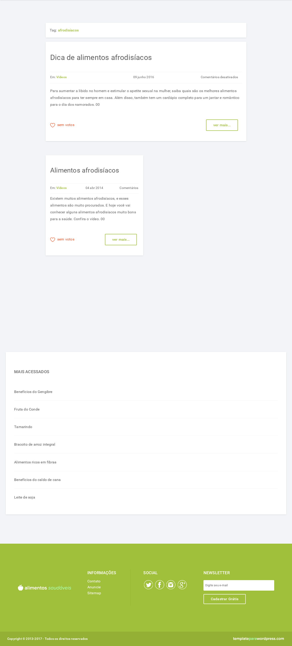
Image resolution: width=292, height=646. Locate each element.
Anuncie (94, 587)
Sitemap (94, 593)
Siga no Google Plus (182, 584)
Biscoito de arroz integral (34, 444)
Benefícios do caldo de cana (37, 480)
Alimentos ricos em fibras (35, 462)
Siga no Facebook (159, 584)
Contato (93, 581)
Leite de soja (24, 497)
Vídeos (61, 77)
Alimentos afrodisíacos (84, 170)
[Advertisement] (51, 306)
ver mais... (222, 125)
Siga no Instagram (170, 584)
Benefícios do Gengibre (33, 392)
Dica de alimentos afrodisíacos (101, 57)
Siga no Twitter (148, 584)
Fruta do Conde (26, 409)
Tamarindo (23, 427)
